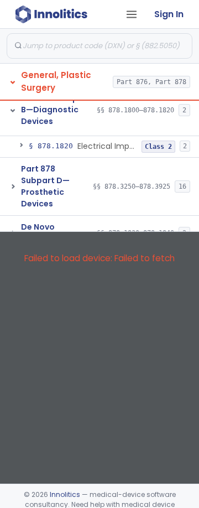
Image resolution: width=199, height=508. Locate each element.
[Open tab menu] (131, 14)
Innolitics (65, 494)
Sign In (169, 14)
